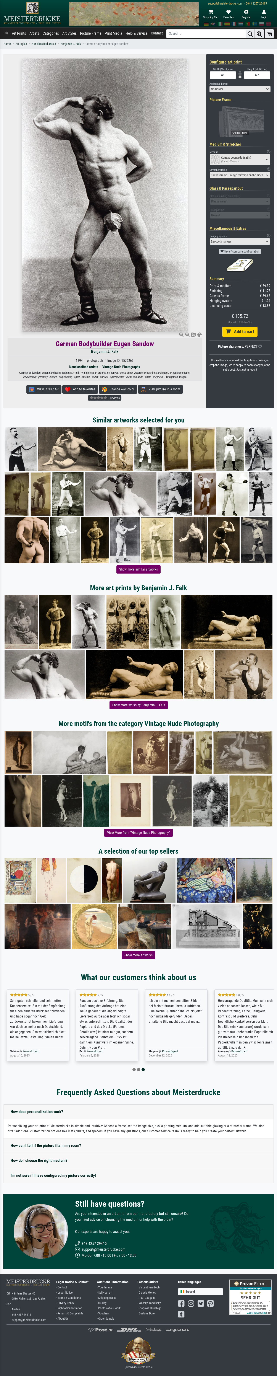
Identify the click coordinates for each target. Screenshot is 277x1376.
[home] (6, 33)
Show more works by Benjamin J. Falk (138, 705)
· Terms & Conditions (68, 1298)
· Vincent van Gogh (148, 1287)
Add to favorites (82, 389)
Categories (51, 33)
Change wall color (120, 389)
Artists (34, 33)
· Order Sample (105, 1319)
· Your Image (104, 1287)
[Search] (250, 33)
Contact (157, 33)
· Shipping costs (106, 1298)
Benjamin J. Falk (71, 44)
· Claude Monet (146, 1292)
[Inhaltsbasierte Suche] (259, 33)
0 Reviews (113, 398)
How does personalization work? (37, 1111)
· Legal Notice (64, 1292)
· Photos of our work (109, 1308)
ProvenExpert (31, 1051)
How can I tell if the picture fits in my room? (46, 1145)
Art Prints (19, 33)
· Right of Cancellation (69, 1308)
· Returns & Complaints (69, 1313)
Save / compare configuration (241, 251)
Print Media (113, 33)
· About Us (62, 1319)
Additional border (218, 83)
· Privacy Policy (65, 1303)
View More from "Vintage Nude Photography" (138, 833)
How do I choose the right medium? (39, 1160)
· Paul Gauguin (146, 1298)
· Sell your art (104, 1292)
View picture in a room (163, 389)
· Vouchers (103, 1313)
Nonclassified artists (44, 44)
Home (7, 44)
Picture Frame (90, 33)
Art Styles (69, 33)
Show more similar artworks (138, 569)
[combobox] (240, 89)
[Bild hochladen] (269, 33)
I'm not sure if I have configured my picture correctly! (53, 1175)
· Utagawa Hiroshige (149, 1308)
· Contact (61, 1287)
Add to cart (242, 331)
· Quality (101, 1303)
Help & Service (136, 33)
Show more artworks (138, 955)
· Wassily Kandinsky (149, 1303)
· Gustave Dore (146, 1313)
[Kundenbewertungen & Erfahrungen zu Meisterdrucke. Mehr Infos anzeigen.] (250, 1297)
